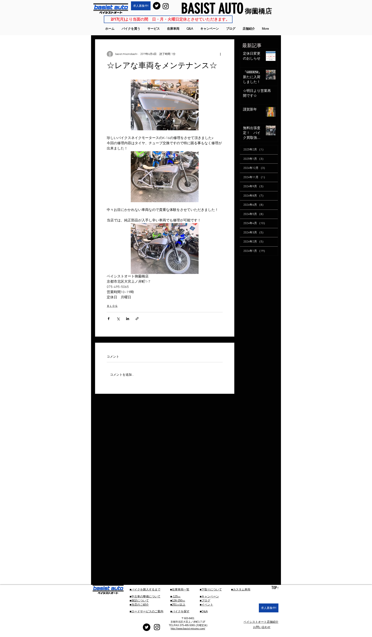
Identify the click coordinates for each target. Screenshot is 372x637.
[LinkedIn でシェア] (127, 318)
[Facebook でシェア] (108, 318)
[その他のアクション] (220, 54)
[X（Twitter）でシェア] (118, 318)
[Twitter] (156, 5)
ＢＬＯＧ (112, 306)
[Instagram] (166, 6)
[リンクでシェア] (137, 318)
